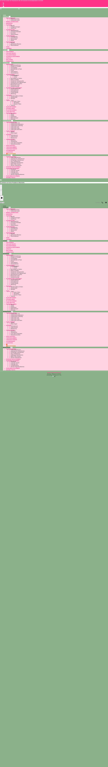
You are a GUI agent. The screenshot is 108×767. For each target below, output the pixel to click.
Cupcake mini (14, 171)
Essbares (5, 16)
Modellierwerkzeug (16, 65)
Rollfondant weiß (15, 20)
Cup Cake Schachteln (16, 142)
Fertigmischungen (15, 27)
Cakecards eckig (15, 128)
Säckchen (13, 140)
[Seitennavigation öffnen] (1, 198)
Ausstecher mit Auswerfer (17, 81)
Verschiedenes (14, 30)
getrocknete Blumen (16, 44)
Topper (12, 131)
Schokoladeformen (15, 88)
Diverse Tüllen (17, 104)
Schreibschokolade (16, 31)
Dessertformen (14, 91)
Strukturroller (14, 97)
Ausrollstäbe (14, 67)
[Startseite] (18, 9)
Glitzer (12, 40)
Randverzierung (15, 86)
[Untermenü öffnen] (10, 16)
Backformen (6, 155)
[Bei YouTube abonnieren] (3, 6)
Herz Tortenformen (15, 161)
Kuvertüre (13, 33)
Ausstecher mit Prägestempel (18, 82)
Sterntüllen (16, 102)
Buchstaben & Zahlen (16, 78)
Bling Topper (14, 133)
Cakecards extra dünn (16, 129)
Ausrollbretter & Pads (16, 69)
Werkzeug (13, 93)
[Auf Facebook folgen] (3, 5)
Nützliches (13, 28)
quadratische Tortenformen (18, 158)
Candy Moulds (14, 92)
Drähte (12, 115)
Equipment (6, 62)
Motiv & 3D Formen (16, 164)
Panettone (13, 169)
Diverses (13, 119)
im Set (15, 77)
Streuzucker (14, 39)
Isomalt (12, 25)
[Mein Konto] (1, 187)
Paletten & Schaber (16, 66)
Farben (5, 50)
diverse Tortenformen (16, 165)
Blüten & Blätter (15, 79)
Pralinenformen (15, 89)
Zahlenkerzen (14, 135)
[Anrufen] (3, 3)
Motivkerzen (14, 137)
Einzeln (16, 75)
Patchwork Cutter (15, 85)
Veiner (12, 114)
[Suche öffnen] (1, 192)
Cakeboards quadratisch (17, 124)
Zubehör (13, 105)
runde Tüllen (17, 101)
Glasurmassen (14, 34)
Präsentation (7, 120)
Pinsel (12, 70)
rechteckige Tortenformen (17, 160)
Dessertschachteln (15, 144)
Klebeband (13, 116)
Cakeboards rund (15, 123)
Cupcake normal (15, 170)
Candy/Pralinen (15, 173)
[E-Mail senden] (3, 4)
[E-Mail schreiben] (106, 202)
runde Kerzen (14, 136)
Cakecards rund (15, 127)
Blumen (13, 42)
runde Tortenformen (16, 157)
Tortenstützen (14, 71)
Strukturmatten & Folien (17, 96)
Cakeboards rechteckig (17, 125)
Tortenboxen (14, 141)
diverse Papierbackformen (17, 174)
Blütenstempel (14, 118)
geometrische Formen (16, 83)
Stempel (13, 98)
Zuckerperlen (14, 36)
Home (4, 15)
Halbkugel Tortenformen (17, 162)
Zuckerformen (14, 37)
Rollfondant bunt (15, 18)
